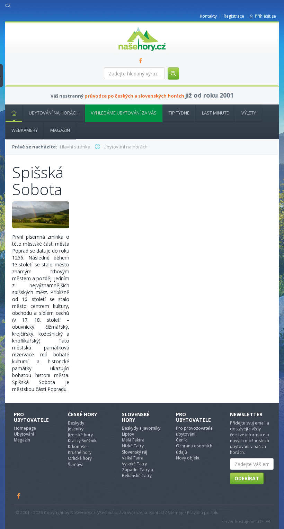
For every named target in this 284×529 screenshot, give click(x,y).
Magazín (60, 130)
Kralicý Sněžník (82, 441)
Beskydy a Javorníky (141, 428)
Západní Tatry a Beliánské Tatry (137, 472)
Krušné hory (79, 452)
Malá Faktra (133, 440)
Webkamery (24, 130)
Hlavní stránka (14, 113)
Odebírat (246, 478)
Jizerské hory (80, 435)
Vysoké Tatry (134, 464)
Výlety (248, 113)
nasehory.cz (129, 26)
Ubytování (24, 434)
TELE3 (264, 522)
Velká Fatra (132, 458)
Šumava (75, 464)
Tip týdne (179, 113)
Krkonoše (77, 446)
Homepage (25, 428)
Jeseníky (75, 429)
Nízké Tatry (133, 446)
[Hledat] (173, 73)
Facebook (19, 496)
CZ (8, 5)
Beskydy (76, 423)
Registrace (234, 16)
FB (142, 60)
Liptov (128, 434)
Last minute (215, 113)
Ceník (181, 440)
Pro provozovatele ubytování (194, 431)
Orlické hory (80, 458)
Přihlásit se (265, 16)
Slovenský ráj (134, 452)
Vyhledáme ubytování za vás (124, 113)
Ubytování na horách (54, 113)
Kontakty (208, 16)
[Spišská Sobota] (40, 214)
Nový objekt (187, 458)
